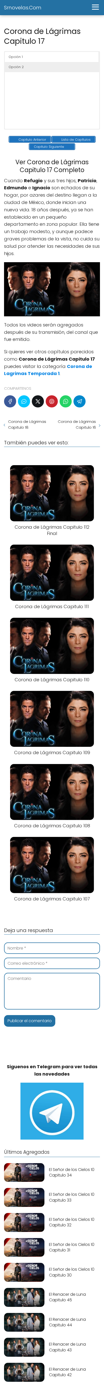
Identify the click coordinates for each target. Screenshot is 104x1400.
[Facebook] (10, 401)
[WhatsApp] (66, 401)
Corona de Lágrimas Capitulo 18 (27, 424)
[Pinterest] (52, 401)
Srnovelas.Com (22, 7)
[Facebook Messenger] (24, 401)
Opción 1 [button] (16, 56)
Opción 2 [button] (16, 67)
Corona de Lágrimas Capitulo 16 (77, 424)
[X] (38, 401)
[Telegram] (79, 401)
